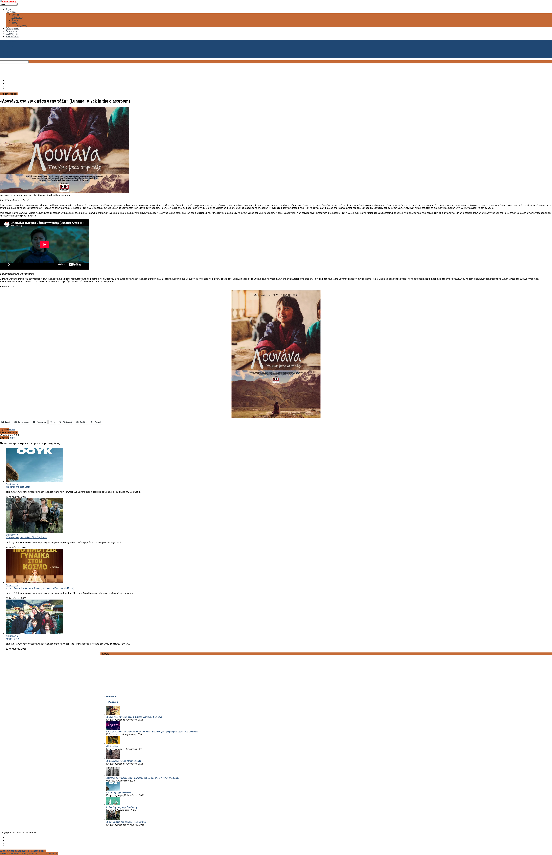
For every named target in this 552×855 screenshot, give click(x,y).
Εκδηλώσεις (17, 17)
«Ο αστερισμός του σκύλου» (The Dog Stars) (26, 537)
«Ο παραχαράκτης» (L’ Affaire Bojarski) (123, 761)
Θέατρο (15, 23)
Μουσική (15, 14)
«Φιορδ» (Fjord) (13, 638)
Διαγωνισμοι (11, 31)
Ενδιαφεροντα (12, 28)
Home (12, 429)
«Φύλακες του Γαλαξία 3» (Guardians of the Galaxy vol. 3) (29, 853)
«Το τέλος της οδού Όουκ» (18, 486)
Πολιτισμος (11, 12)
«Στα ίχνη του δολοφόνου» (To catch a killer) (23, 851)
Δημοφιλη (111, 696)
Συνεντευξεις (12, 34)
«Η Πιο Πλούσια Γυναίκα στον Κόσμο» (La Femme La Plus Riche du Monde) (40, 588)
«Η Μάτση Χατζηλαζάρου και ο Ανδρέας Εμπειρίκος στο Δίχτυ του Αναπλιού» (142, 778)
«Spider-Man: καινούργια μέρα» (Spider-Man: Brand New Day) (134, 717)
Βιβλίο (15, 20)
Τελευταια (112, 702)
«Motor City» (112, 746)
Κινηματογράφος (19, 25)
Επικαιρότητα (12, 36)
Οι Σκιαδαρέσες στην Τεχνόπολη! (121, 807)
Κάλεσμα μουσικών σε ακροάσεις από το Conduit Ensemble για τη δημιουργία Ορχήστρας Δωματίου (152, 731)
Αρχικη (9, 9)
